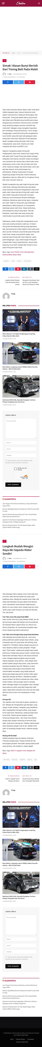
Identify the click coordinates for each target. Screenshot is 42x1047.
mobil (13, 261)
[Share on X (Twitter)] (19, 82)
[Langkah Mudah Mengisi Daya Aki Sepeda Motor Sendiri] (21, 580)
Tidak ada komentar (9, 77)
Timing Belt (27, 261)
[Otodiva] (21, 3)
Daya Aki (14, 760)
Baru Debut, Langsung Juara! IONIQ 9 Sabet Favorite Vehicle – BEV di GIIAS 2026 (20, 368)
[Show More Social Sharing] (37, 82)
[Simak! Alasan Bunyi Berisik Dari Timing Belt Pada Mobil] (21, 96)
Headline (6, 261)
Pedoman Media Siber (22, 1042)
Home (12, 1039)
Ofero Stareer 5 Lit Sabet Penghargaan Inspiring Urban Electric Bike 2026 (19, 335)
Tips (4, 60)
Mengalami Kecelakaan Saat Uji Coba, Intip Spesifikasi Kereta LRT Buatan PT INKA (31, 282)
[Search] (39, 3)
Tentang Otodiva (20, 1039)
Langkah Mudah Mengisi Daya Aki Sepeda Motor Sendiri (12, 282)
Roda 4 (19, 261)
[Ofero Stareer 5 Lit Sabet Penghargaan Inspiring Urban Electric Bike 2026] (21, 320)
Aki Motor (6, 760)
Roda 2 (30, 760)
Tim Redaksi (30, 1039)
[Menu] (3, 3)
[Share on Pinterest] (30, 82)
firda (10, 74)
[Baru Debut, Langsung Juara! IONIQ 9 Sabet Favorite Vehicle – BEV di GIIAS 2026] (21, 353)
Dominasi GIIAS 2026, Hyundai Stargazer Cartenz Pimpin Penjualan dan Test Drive (19, 401)
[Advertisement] (21, 29)
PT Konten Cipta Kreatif (21, 1035)
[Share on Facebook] (8, 82)
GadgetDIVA (10, 499)
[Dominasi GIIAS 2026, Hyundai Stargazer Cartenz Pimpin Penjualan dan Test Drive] (21, 386)
